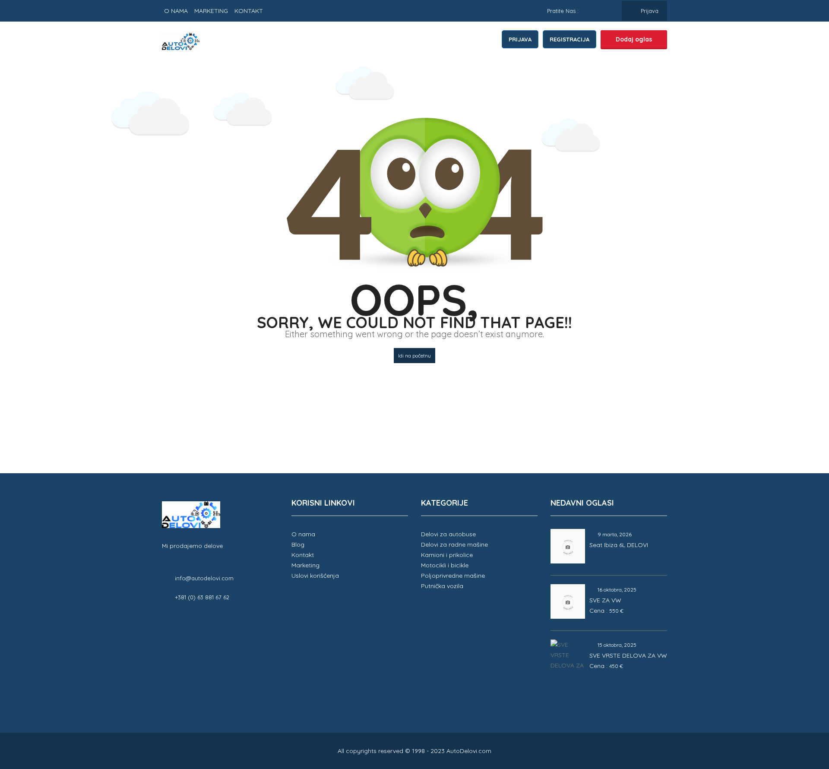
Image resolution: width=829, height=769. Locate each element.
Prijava (648, 10)
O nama (303, 534)
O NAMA (176, 11)
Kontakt (302, 555)
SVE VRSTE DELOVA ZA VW (628, 655)
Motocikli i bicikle (444, 565)
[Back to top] (801, 715)
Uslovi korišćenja (315, 575)
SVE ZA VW (605, 600)
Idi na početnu (414, 355)
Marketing (305, 565)
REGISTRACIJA (569, 39)
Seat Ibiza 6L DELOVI (618, 545)
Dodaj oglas (634, 39)
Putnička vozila (442, 586)
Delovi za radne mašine (454, 544)
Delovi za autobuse (448, 534)
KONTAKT (248, 11)
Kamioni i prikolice (447, 555)
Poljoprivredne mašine (453, 575)
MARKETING (211, 11)
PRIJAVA (520, 39)
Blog (297, 544)
